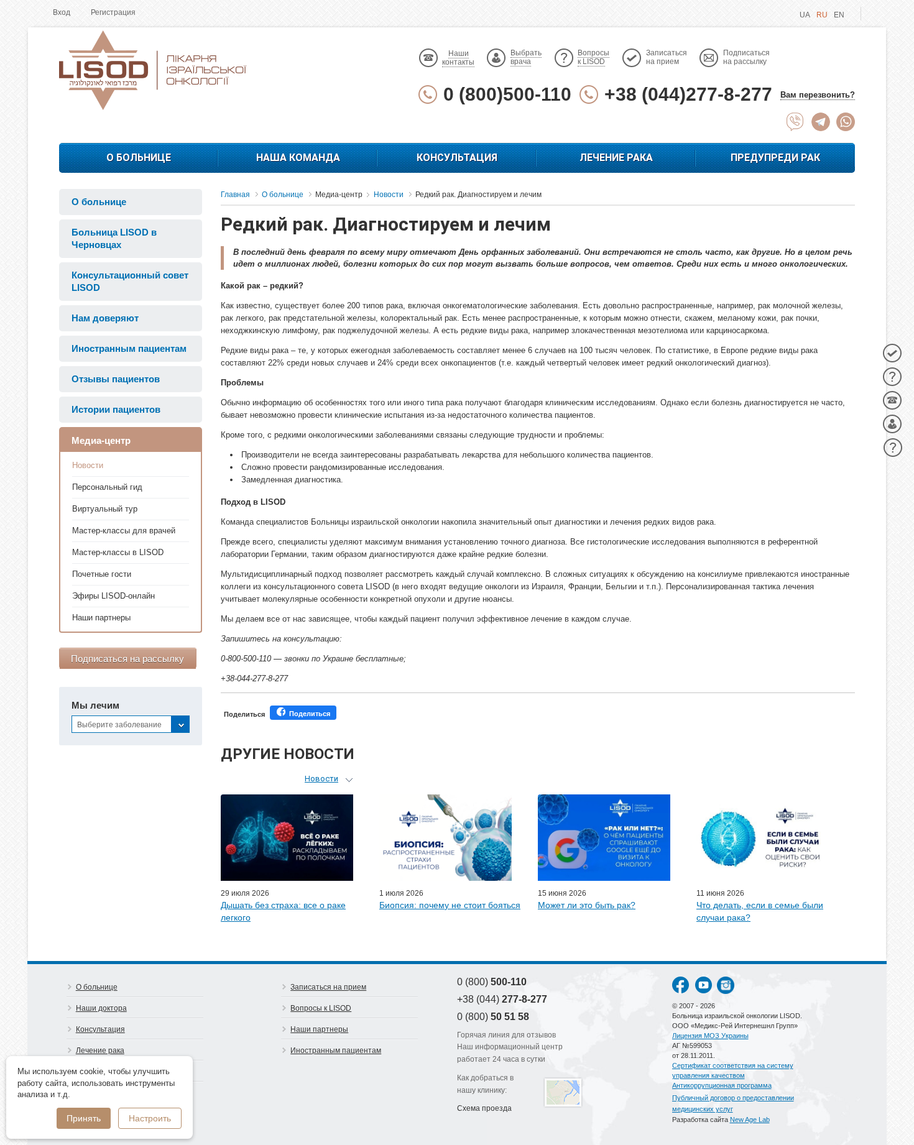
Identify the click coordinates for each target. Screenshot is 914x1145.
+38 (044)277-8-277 (688, 94)
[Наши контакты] (892, 400)
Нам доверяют (105, 318)
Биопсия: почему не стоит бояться (449, 905)
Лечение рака (616, 157)
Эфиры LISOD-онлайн (113, 595)
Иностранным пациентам (129, 348)
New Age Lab (750, 1119)
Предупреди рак (775, 157)
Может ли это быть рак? (586, 905)
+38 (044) (502, 999)
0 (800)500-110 (507, 94)
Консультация (457, 157)
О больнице (138, 157)
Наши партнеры (101, 617)
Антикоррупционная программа (722, 1085)
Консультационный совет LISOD (130, 281)
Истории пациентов (116, 409)
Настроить (150, 1118)
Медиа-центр (101, 440)
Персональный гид (107, 487)
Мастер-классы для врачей (123, 530)
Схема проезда (484, 1108)
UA (805, 15)
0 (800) (492, 982)
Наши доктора (101, 1008)
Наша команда (298, 157)
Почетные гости (101, 574)
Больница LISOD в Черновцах (114, 238)
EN (839, 15)
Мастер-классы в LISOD (118, 552)
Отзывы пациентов (116, 379)
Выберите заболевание (119, 724)
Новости (87, 465)
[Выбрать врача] (892, 424)
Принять (84, 1118)
